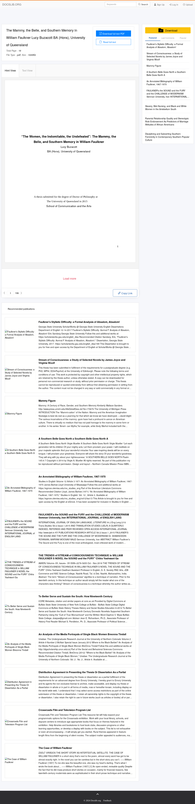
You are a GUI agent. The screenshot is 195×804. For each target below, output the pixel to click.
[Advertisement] (97, 17)
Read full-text (109, 42)
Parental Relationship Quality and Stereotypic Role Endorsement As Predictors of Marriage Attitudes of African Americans (167, 121)
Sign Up (160, 4)
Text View (27, 70)
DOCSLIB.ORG (11, 4)
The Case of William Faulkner (55, 747)
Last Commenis (167, 38)
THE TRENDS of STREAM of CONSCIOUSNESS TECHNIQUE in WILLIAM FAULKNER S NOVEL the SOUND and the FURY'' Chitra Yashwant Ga (81, 557)
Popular (183, 38)
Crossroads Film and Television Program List (65, 710)
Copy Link (126, 293)
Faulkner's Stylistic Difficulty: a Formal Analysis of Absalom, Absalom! (79, 321)
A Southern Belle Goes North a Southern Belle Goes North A (73, 438)
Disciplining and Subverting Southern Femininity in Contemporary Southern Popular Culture (167, 136)
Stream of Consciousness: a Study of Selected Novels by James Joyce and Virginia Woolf (82, 361)
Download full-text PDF (114, 33)
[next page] (21, 293)
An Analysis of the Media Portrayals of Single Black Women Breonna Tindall (82, 634)
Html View (10, 70)
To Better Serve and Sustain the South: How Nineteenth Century (75, 596)
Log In (175, 4)
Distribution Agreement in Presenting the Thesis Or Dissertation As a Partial (82, 672)
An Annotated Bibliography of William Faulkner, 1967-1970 (72, 476)
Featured (153, 37)
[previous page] (4, 293)
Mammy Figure (47, 400)
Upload (189, 4)
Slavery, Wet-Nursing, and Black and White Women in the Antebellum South (165, 108)
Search (144, 4)
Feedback (107, 800)
